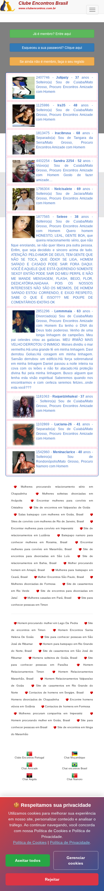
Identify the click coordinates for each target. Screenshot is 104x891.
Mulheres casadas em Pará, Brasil (49, 597)
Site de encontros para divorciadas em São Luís (52, 553)
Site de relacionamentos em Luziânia (52, 532)
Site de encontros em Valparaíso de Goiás (61, 507)
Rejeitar (52, 879)
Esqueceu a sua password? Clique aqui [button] (52, 47)
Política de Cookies (30, 842)
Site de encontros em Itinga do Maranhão (52, 731)
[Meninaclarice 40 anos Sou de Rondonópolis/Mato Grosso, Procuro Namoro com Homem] (23, 462)
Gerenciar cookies (76, 860)
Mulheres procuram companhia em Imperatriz (49, 713)
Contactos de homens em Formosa (67, 706)
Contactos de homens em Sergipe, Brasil (55, 692)
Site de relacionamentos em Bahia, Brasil (52, 560)
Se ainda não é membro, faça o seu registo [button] (52, 61)
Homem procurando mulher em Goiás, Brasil (40, 720)
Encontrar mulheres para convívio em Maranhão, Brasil (52, 546)
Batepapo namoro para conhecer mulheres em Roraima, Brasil (52, 539)
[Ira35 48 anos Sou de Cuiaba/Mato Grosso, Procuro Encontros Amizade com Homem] (23, 115)
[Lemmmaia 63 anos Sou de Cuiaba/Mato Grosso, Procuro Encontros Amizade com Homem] (23, 321)
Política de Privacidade (70, 842)
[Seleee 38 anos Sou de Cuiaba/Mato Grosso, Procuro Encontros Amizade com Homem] (23, 227)
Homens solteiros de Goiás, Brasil (54, 657)
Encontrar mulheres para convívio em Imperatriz (42, 528)
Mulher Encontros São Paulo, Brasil (60, 576)
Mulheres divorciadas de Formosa (33, 583)
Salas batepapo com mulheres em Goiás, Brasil (50, 514)
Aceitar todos (27, 860)
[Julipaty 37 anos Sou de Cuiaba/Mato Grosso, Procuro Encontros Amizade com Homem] (23, 88)
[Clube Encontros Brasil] (7, 5)
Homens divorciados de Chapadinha (35, 699)
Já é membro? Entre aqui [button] (52, 33)
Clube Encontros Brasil (43, 3)
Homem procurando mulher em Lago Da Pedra (47, 623)
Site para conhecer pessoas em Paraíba (52, 661)
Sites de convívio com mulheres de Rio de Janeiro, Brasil (47, 521)
